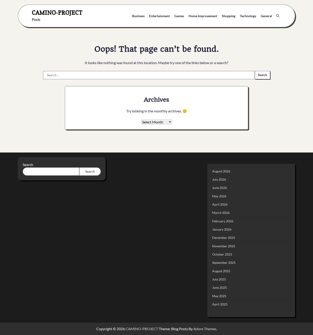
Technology (248, 16)
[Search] (277, 15)
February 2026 (222, 221)
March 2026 (221, 213)
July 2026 (219, 179)
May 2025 (219, 296)
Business (138, 16)
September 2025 (224, 262)
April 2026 (220, 204)
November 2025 (223, 246)
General (266, 16)
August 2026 (221, 171)
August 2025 (221, 271)
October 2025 (222, 254)
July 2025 (219, 279)
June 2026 (219, 188)
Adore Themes (204, 329)
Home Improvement (203, 16)
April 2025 (220, 304)
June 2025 (219, 287)
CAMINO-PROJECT (57, 12)
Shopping (228, 16)
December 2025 (223, 238)
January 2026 (221, 229)
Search (28, 164)
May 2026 (219, 196)
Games (179, 16)
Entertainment (159, 16)
